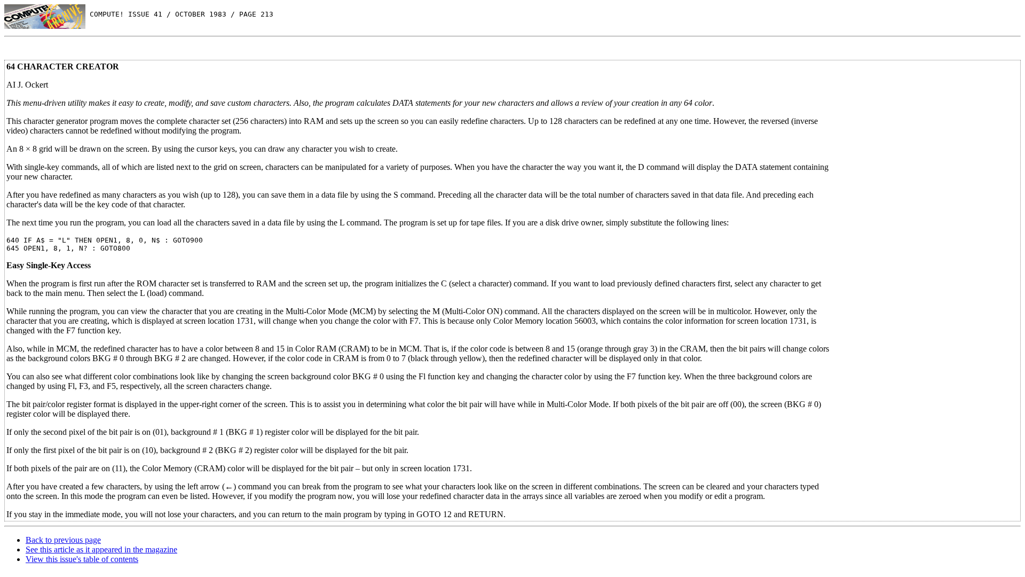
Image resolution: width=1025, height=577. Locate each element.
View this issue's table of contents (82, 559)
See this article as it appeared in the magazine (101, 549)
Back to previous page (63, 539)
